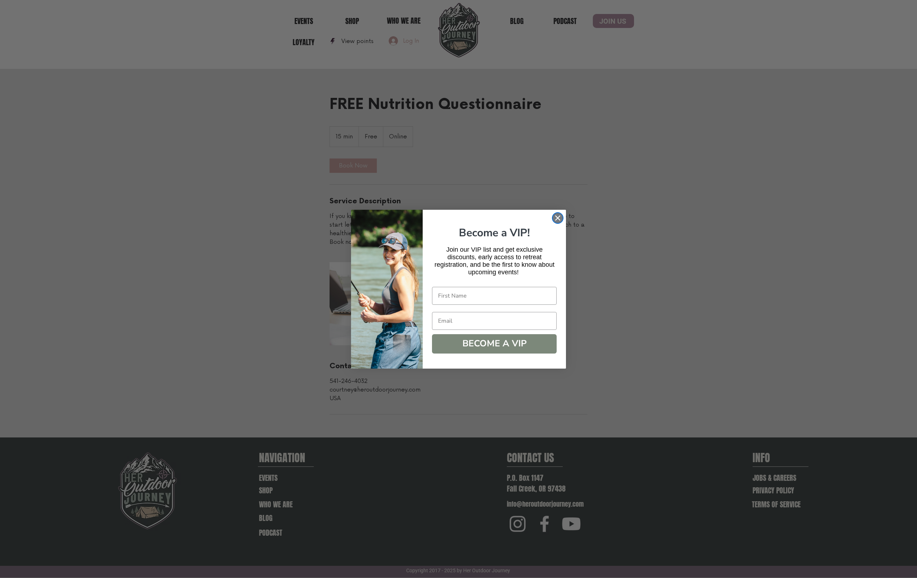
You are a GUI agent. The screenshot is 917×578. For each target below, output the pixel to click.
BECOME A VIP (494, 343)
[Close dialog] (557, 218)
